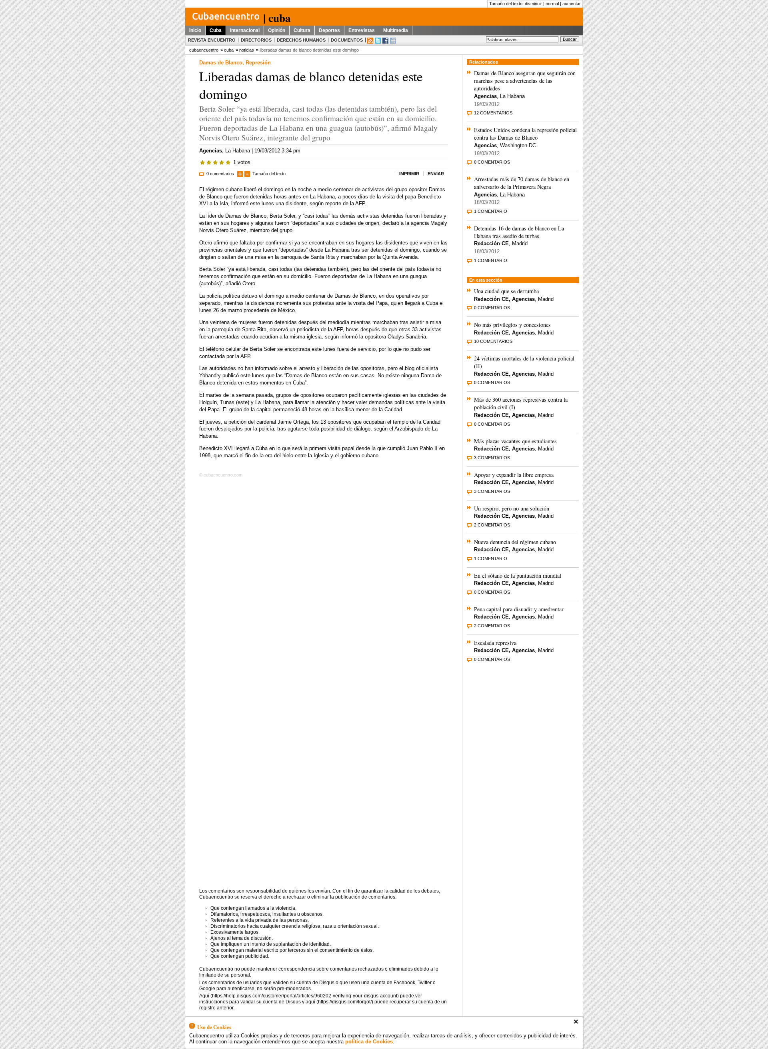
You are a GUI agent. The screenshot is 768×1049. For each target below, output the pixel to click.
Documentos (347, 40)
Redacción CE (491, 243)
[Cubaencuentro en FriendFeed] (393, 41)
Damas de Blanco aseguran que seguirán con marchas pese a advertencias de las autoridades (525, 80)
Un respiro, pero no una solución (511, 508)
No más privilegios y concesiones (512, 324)
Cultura (302, 30)
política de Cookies (369, 1042)
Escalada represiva (495, 643)
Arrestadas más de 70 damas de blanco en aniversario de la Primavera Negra (521, 182)
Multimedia (395, 30)
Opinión (276, 30)
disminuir (533, 3)
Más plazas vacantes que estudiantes (515, 441)
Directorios (256, 40)
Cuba (216, 30)
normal (552, 3)
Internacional (245, 30)
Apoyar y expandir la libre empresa (514, 474)
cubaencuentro (203, 50)
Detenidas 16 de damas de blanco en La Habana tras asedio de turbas (519, 232)
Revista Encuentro (212, 40)
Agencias (210, 151)
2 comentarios (492, 524)
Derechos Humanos (301, 40)
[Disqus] (323, 582)
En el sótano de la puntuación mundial (517, 575)
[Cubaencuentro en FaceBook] (385, 41)
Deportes (329, 30)
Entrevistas (361, 30)
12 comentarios (493, 112)
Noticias (246, 50)
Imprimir (409, 173)
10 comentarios (493, 341)
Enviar (436, 173)
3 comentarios (492, 457)
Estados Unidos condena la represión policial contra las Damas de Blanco (525, 133)
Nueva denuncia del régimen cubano (515, 542)
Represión (258, 63)
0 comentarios (220, 173)
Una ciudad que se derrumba (506, 291)
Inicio (195, 30)
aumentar (571, 3)
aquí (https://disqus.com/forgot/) (339, 1002)
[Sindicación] (370, 41)
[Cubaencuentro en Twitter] (378, 41)
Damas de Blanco (220, 63)
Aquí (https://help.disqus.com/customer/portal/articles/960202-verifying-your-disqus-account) (299, 996)
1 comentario (490, 211)
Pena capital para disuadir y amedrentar (519, 609)
